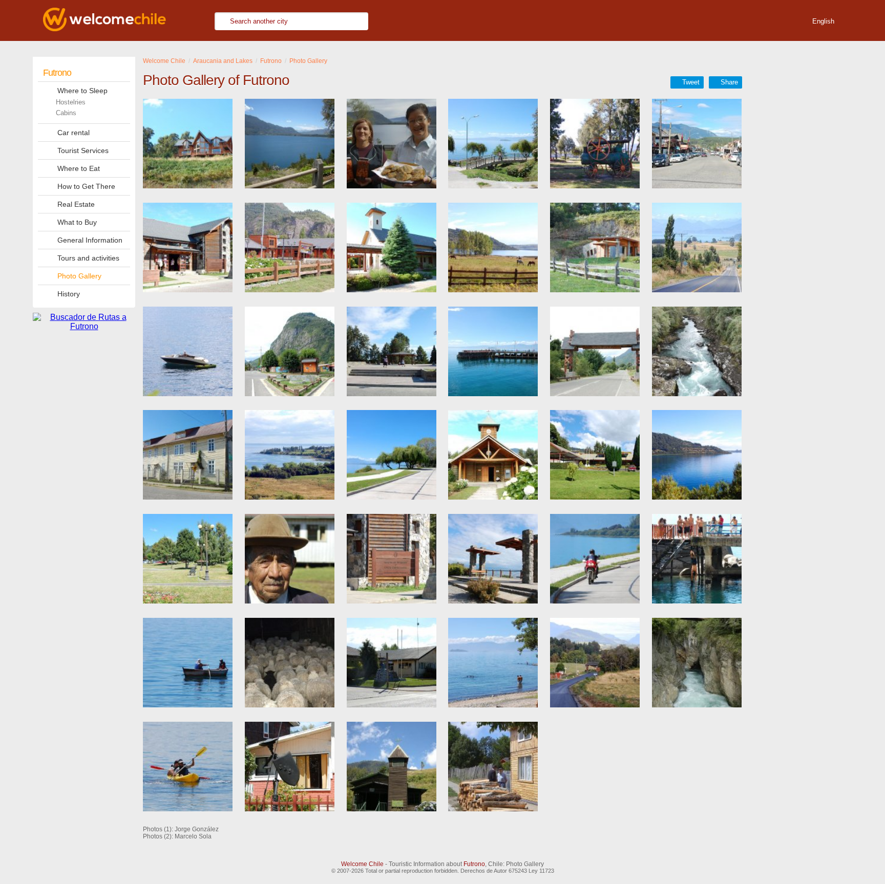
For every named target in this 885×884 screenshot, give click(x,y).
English (823, 21)
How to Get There (86, 186)
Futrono (57, 73)
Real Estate (76, 204)
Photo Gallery (79, 276)
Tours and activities (88, 258)
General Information (89, 240)
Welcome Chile (362, 864)
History (68, 294)
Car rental (73, 132)
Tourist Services (83, 150)
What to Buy (77, 222)
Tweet (691, 82)
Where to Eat (78, 168)
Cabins (66, 113)
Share (729, 82)
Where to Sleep (82, 91)
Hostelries (71, 102)
